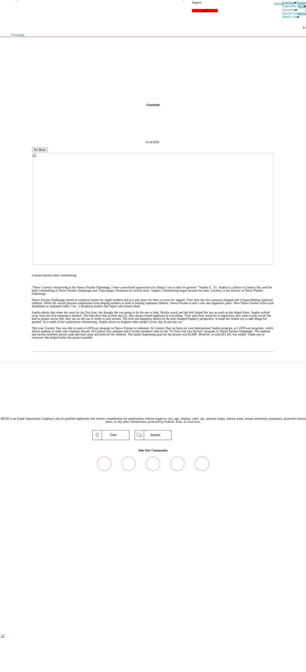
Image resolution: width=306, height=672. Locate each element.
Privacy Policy (239, 666)
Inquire (155, 435)
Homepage (18, 34)
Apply (197, 435)
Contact (300, 666)
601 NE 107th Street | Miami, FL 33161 (257, 644)
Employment (272, 666)
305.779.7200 (246, 647)
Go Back (40, 149)
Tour (113, 435)
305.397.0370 (270, 647)
